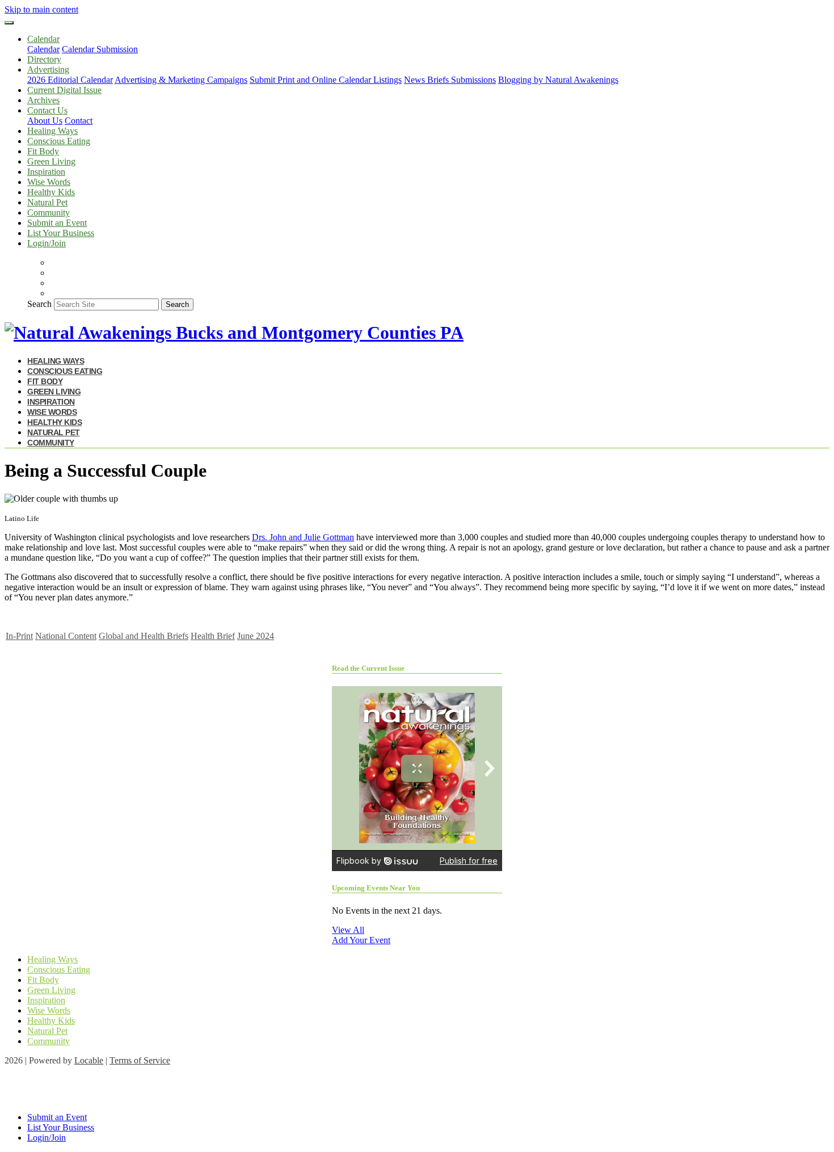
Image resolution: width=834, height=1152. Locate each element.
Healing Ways (52, 131)
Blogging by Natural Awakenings (558, 80)
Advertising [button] (48, 69)
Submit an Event (57, 223)
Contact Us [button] (47, 110)
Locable (88, 1060)
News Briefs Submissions (450, 80)
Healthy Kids (51, 192)
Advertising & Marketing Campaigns (181, 80)
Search (39, 304)
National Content (65, 636)
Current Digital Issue (64, 90)
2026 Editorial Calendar (70, 80)
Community (48, 212)
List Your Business (60, 233)
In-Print (19, 636)
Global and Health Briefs (143, 636)
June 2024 (255, 636)
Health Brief (213, 636)
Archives (43, 100)
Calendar (43, 49)
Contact (78, 120)
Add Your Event (361, 940)
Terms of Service (139, 1060)
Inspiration (46, 171)
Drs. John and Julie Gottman (303, 537)
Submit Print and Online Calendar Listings (326, 80)
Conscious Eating (58, 141)
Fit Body (43, 151)
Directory (44, 59)
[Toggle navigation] (9, 22)
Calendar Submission (100, 49)
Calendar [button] (43, 39)
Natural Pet (47, 202)
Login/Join (46, 243)
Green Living (51, 161)
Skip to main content (41, 9)
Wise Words (48, 182)
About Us (44, 120)
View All (348, 930)
